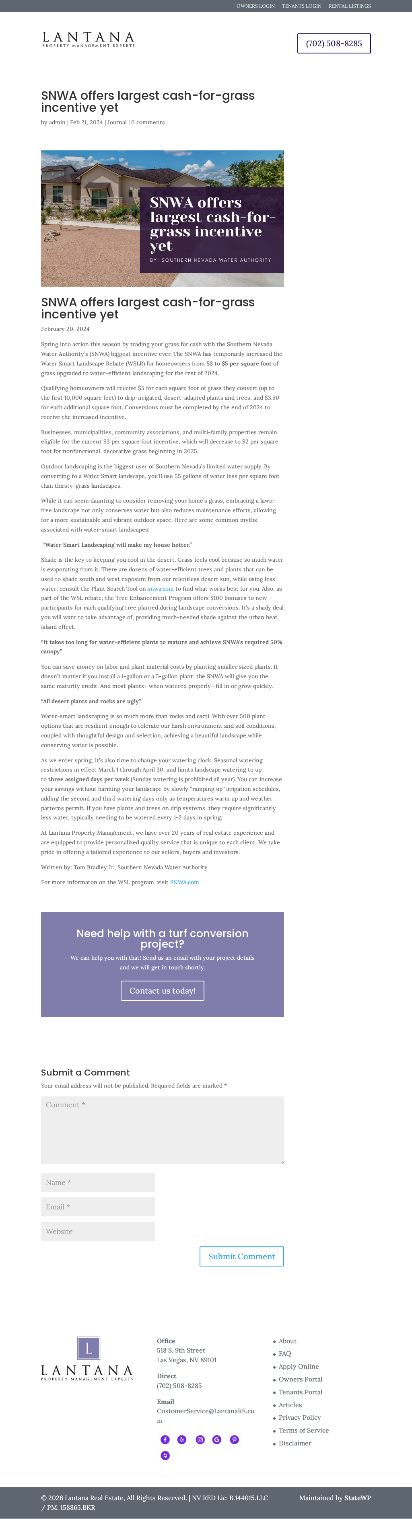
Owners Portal (301, 1379)
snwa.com (160, 588)
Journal (117, 122)
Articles (290, 1405)
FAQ (285, 1353)
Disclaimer (295, 1443)
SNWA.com (184, 882)
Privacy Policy (300, 1417)
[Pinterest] (234, 1439)
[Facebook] (165, 1439)
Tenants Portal (301, 1392)
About (288, 1341)
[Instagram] (199, 1439)
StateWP (357, 1498)
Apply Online (299, 1366)
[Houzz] (165, 1455)
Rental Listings (350, 6)
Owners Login (256, 6)
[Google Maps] (217, 1439)
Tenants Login (301, 6)
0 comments (148, 122)
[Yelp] (182, 1439)
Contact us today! (163, 990)
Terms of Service (304, 1430)
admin (57, 122)
